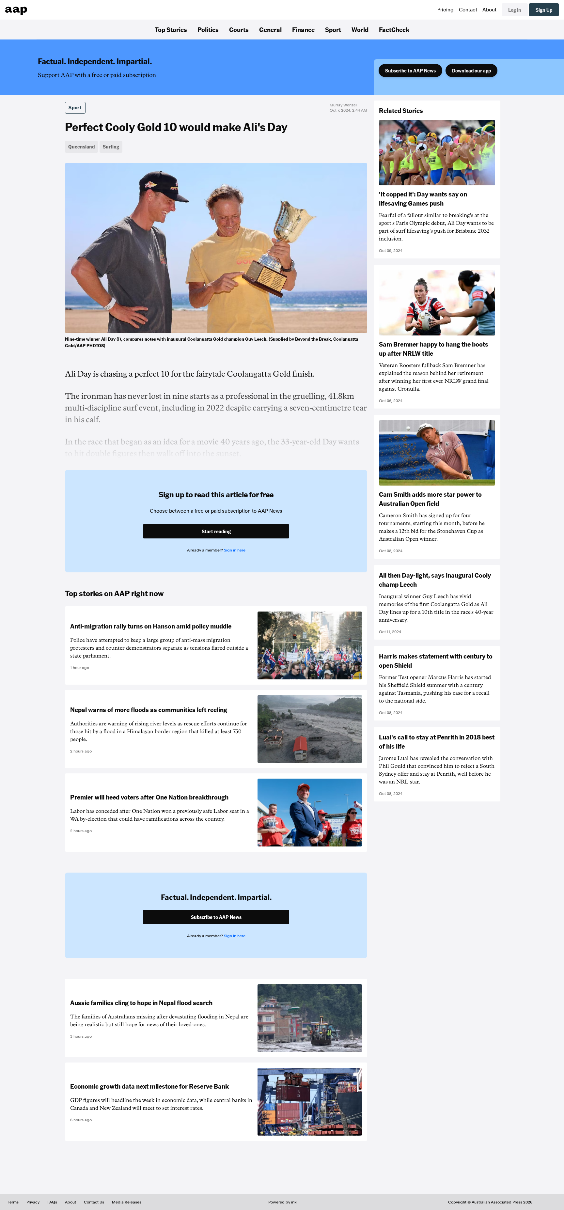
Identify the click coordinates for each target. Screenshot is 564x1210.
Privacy (32, 1202)
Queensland (81, 146)
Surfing (111, 146)
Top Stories (171, 29)
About (489, 10)
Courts (239, 29)
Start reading (216, 531)
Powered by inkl (282, 1202)
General (270, 29)
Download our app (471, 70)
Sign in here (234, 550)
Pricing (445, 10)
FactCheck (394, 29)
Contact (468, 10)
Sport (333, 29)
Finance (303, 29)
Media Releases (126, 1202)
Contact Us (94, 1202)
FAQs (52, 1202)
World (360, 29)
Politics (208, 29)
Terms (13, 1202)
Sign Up (544, 10)
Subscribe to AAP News (410, 70)
